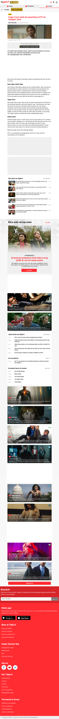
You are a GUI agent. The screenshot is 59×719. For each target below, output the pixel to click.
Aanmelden (54, 599)
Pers (3, 654)
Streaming (6, 9)
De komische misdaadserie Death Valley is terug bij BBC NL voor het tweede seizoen (29, 259)
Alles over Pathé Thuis (8, 634)
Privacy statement (7, 706)
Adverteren (5, 687)
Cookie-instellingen (8, 712)
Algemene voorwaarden (9, 703)
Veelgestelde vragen (8, 648)
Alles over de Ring (7, 656)
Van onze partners (7, 690)
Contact (4, 681)
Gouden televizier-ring (16, 9)
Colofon (4, 684)
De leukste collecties (8, 637)
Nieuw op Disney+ (7, 631)
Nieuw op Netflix (7, 628)
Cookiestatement (7, 709)
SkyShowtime (6, 678)
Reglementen (6, 651)
